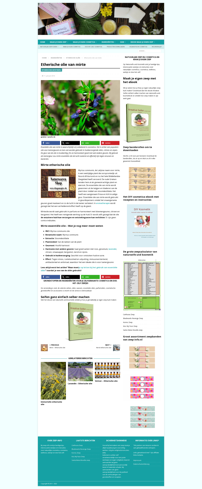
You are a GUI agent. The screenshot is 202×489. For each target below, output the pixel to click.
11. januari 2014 (49, 76)
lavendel (112, 249)
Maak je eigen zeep (58, 42)
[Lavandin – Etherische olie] (80, 371)
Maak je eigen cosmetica (84, 42)
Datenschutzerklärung (141, 464)
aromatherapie (103, 203)
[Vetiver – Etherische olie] (107, 370)
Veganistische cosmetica (138, 47)
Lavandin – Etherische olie (80, 383)
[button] (50, 143)
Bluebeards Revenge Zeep (133, 318)
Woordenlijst (157, 47)
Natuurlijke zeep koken (48, 47)
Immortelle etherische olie (51, 403)
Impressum (137, 460)
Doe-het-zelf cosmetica (93, 47)
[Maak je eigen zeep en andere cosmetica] (101, 33)
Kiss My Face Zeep (130, 326)
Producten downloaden (116, 47)
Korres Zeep (127, 322)
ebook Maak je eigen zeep (142, 42)
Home (42, 42)
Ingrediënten (108, 42)
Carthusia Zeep (129, 314)
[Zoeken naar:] (149, 51)
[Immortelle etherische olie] (53, 381)
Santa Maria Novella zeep (132, 330)
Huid (122, 42)
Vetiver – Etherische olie (106, 381)
